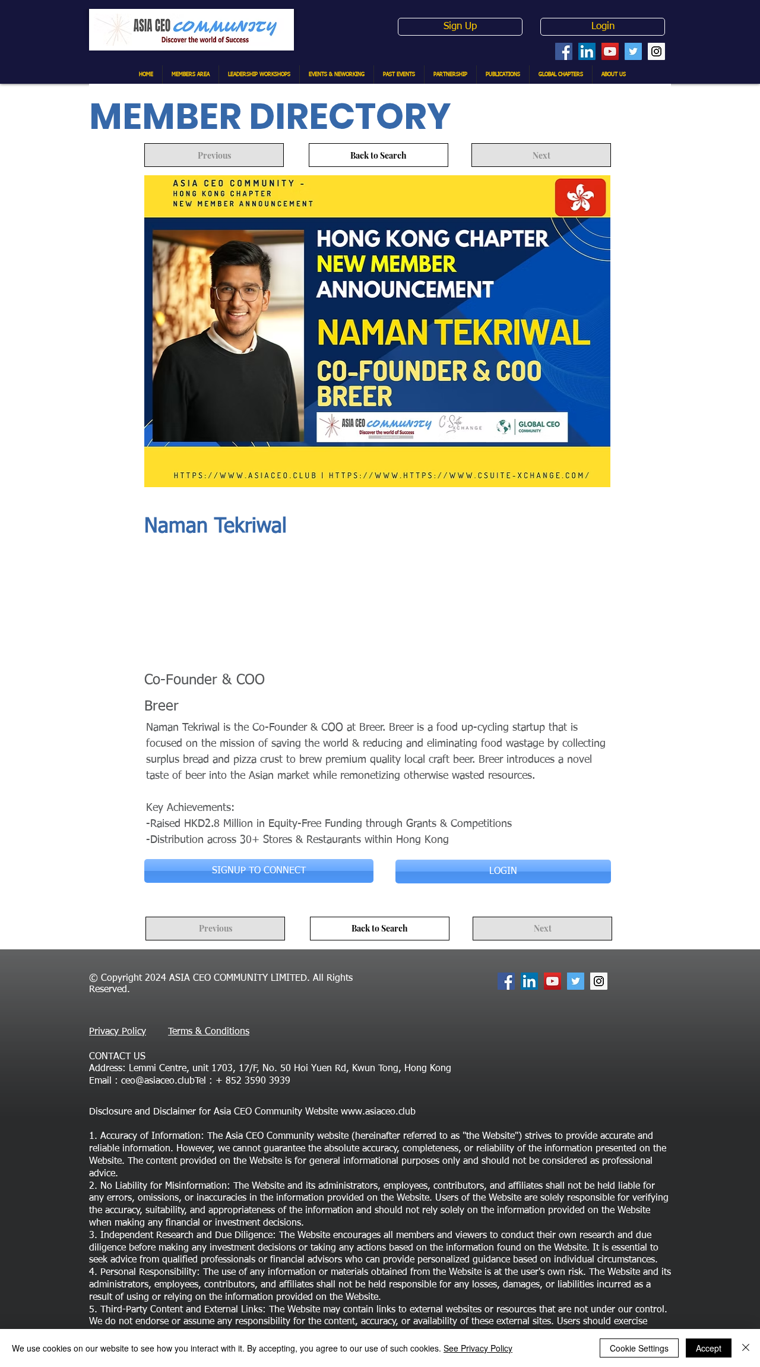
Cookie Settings (639, 1348)
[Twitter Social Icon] (633, 51)
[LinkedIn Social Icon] (587, 51)
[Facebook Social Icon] (563, 51)
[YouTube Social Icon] (610, 51)
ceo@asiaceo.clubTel (163, 1081)
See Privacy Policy (478, 1348)
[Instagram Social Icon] (656, 51)
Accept (708, 1348)
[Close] (746, 1347)
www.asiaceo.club (378, 1112)
